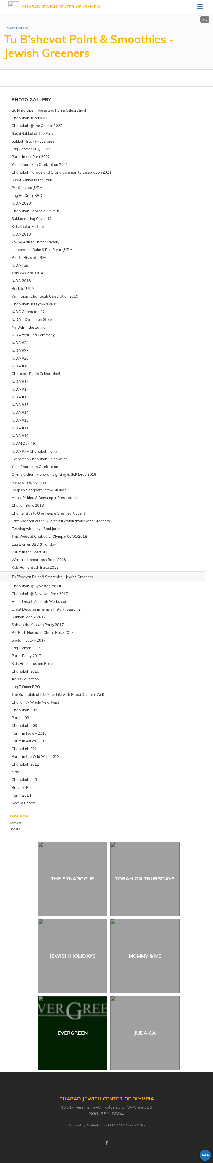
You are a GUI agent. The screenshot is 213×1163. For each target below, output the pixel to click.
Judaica (145, 1033)
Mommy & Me (145, 956)
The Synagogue (72, 878)
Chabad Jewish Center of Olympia (61, 6)
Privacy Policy (135, 1125)
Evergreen (72, 1033)
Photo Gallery (17, 28)
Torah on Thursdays (145, 878)
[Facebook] (106, 1143)
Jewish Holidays (73, 956)
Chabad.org (94, 1125)
